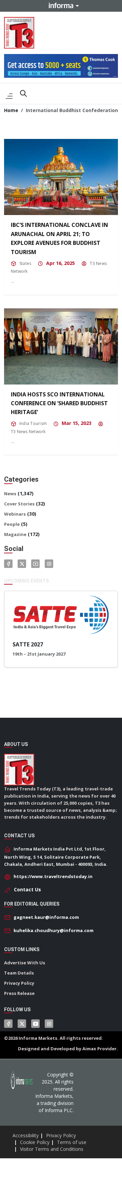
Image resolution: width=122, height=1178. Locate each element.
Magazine (15, 534)
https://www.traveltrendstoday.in (53, 876)
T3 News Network (28, 431)
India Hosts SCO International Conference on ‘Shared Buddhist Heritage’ (59, 403)
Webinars (15, 514)
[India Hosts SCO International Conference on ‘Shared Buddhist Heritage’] (61, 346)
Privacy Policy (19, 983)
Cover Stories (19, 504)
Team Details (19, 973)
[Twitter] (22, 563)
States (25, 263)
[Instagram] (49, 563)
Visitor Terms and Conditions (51, 1149)
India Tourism (33, 423)
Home (11, 110)
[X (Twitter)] (22, 1023)
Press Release (19, 993)
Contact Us (27, 889)
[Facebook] (8, 563)
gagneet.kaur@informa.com (46, 917)
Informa (61, 5)
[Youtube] (35, 563)
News (10, 493)
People (12, 524)
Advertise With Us (24, 963)
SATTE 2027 (28, 644)
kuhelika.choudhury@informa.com (54, 930)
